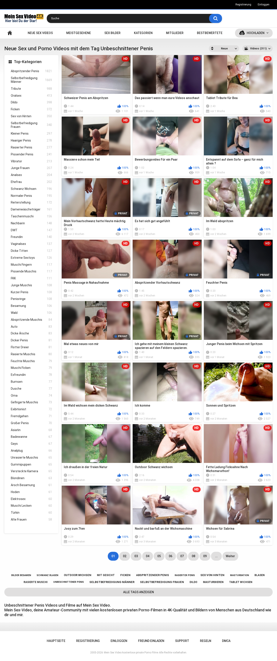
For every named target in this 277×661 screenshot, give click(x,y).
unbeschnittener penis (68, 582)
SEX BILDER (112, 33)
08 (193, 556)
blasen (259, 575)
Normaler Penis (31, 195)
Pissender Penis (31, 154)
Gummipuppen (31, 464)
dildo (193, 582)
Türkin (31, 512)
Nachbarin (31, 223)
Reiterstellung (31, 202)
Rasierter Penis (31, 147)
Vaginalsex (31, 244)
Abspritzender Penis (31, 71)
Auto (31, 326)
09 (205, 556)
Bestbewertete (209, 33)
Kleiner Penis (31, 133)
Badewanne (31, 436)
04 (147, 556)
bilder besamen (21, 575)
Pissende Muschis (31, 271)
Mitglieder (175, 33)
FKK (31, 278)
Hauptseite (9, 33)
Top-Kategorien (28, 61)
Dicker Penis (31, 340)
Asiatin (31, 430)
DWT (31, 230)
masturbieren (213, 582)
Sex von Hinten (31, 116)
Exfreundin (31, 374)
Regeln (205, 641)
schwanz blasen (47, 575)
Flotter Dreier (31, 347)
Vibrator (31, 161)
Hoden (31, 492)
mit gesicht (106, 575)
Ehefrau (31, 182)
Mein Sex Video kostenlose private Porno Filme (131, 652)
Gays (31, 443)
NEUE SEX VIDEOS (40, 33)
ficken (125, 575)
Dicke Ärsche (31, 333)
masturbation (239, 575)
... (216, 556)
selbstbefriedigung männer (111, 582)
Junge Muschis (31, 285)
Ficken (31, 109)
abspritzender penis (152, 575)
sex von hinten (212, 575)
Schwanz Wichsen (31, 188)
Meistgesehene (78, 33)
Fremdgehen (31, 416)
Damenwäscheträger (31, 209)
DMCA (226, 641)
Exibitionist (31, 409)
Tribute (31, 88)
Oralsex (31, 95)
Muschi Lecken (31, 505)
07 (182, 556)
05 (159, 556)
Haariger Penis (31, 140)
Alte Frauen (31, 519)
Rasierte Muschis (31, 354)
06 (170, 556)
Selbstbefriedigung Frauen (31, 125)
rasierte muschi (36, 582)
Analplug (31, 450)
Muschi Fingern (31, 264)
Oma (31, 395)
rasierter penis (185, 575)
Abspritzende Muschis (31, 319)
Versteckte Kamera (31, 471)
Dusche (31, 388)
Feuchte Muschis (31, 361)
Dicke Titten (31, 250)
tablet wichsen (240, 582)
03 (136, 556)
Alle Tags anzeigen (138, 592)
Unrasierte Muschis (31, 457)
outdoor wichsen (77, 575)
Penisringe (31, 299)
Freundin (31, 237)
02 (124, 556)
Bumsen (31, 381)
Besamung (31, 306)
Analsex (31, 175)
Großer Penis (31, 423)
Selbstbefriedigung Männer (31, 79)
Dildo (31, 102)
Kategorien (143, 33)
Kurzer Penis (31, 292)
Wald (31, 312)
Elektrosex (31, 499)
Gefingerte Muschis (31, 402)
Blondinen (31, 478)
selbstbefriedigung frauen (162, 582)
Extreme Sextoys (31, 257)
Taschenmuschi (31, 216)
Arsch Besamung (31, 485)
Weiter (230, 556)
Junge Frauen (31, 168)
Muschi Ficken (31, 368)
